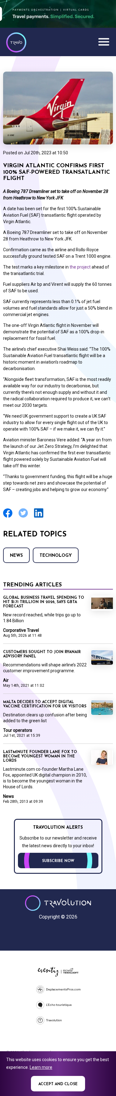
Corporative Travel (21, 630)
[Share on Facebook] (7, 517)
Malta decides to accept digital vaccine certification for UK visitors (44, 704)
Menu (103, 41)
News (16, 555)
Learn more (41, 1067)
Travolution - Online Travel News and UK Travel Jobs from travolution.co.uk (58, 903)
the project (80, 267)
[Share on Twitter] (23, 517)
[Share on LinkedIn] (38, 517)
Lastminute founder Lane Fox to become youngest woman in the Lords (40, 756)
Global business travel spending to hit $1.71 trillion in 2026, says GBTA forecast (43, 602)
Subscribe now (58, 861)
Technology (56, 555)
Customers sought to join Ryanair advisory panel (42, 654)
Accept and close (58, 1084)
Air (6, 680)
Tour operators (17, 730)
